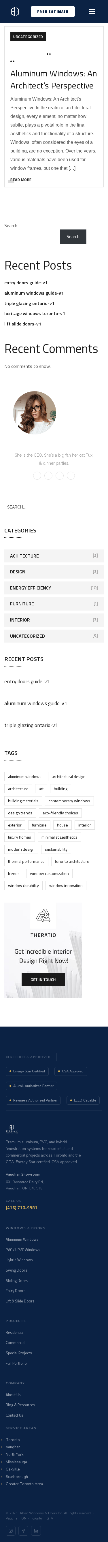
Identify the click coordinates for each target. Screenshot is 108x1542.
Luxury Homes (19, 837)
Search (10, 225)
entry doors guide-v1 (26, 282)
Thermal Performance (26, 861)
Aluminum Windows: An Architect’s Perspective (53, 79)
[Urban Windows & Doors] (15, 11)
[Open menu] (91, 11)
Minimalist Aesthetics (59, 837)
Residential (15, 1332)
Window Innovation (66, 885)
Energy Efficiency (30, 587)
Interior (20, 619)
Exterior (15, 825)
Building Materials (23, 801)
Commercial (15, 1342)
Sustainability (56, 849)
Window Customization (49, 873)
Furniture (22, 603)
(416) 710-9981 (21, 1207)
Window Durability (23, 885)
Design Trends (20, 813)
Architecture (18, 789)
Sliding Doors (17, 1280)
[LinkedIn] (36, 1531)
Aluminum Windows (24, 776)
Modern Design (21, 849)
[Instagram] (11, 1531)
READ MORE (21, 179)
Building (60, 789)
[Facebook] (23, 1531)
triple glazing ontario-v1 (29, 303)
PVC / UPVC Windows (23, 1250)
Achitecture (24, 555)
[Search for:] (54, 506)
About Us (13, 1395)
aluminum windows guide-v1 (34, 292)
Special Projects (19, 1353)
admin (59, 54)
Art (41, 789)
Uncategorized (28, 36)
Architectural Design (69, 776)
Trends (14, 873)
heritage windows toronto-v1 (34, 313)
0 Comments (29, 61)
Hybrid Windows (19, 1260)
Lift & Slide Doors (20, 1301)
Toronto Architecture (72, 861)
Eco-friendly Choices (60, 813)
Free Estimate (53, 11)
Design (17, 571)
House (62, 825)
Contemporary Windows (69, 801)
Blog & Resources (20, 1405)
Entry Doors (15, 1291)
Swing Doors (16, 1270)
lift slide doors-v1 (22, 323)
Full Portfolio (16, 1363)
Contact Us (14, 1415)
